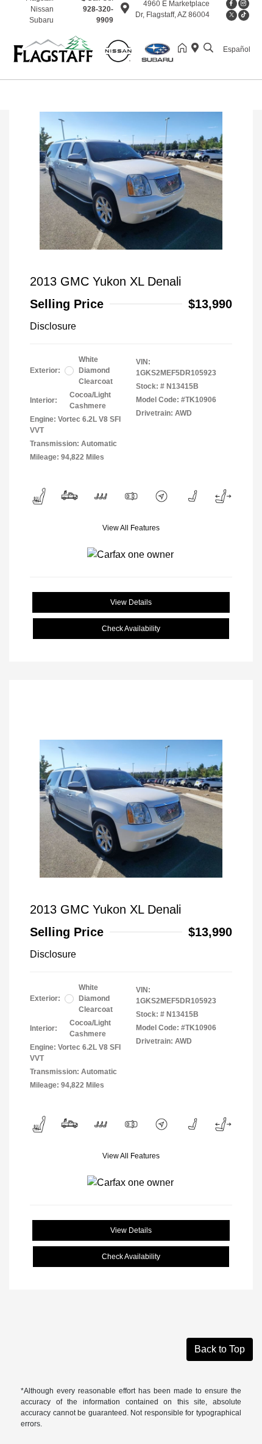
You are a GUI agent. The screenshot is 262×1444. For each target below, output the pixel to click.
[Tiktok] (243, 15)
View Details (131, 602)
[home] (184, 49)
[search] (208, 49)
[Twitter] (231, 15)
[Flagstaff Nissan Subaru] (94, 48)
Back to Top (219, 1349)
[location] (125, 10)
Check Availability (131, 628)
